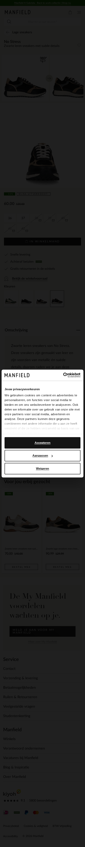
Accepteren (43, 442)
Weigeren (42, 468)
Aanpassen (40, 455)
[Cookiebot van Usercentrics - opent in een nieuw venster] (63, 375)
